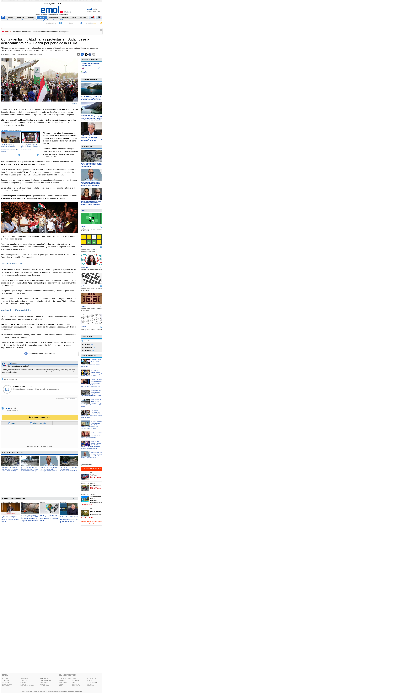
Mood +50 (59, 502)
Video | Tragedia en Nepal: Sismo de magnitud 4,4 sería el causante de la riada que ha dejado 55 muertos (91, 403)
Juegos (84, 210)
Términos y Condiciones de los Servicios (56, 691)
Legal (25, 1)
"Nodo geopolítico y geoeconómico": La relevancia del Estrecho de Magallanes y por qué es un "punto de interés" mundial (91, 118)
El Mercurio (11, 1)
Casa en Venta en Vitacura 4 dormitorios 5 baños (96, 513)
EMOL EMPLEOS (44, 682)
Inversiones (39, 1)
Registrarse (96, 11)
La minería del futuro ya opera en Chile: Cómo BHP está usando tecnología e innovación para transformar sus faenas (26, 518)
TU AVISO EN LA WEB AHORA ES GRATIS (91, 522)
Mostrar (52, 5)
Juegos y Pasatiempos (45, 20)
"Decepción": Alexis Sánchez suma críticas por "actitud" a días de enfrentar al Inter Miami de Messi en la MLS (91, 363)
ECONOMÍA (5, 680)
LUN (73, 682)
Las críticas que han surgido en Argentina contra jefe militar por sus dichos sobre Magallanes (90, 183)
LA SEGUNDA (76, 684)
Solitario (83, 306)
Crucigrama (84, 267)
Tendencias (64, 17)
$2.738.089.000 (87, 517)
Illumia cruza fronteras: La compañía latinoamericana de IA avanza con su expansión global (46, 517)
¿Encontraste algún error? (42, 353)
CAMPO (74, 678)
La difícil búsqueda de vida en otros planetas (91, 64)
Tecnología (10, 20)
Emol (3, 1)
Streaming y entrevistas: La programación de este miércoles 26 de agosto (40, 31)
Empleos (64, 1)
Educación (18, 20)
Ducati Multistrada (95, 486)
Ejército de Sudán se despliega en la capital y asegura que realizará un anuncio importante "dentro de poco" (9, 147)
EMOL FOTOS (24, 684)
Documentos (26, 20)
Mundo (42, 17)
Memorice (84, 247)
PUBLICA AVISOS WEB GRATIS (91, 469)
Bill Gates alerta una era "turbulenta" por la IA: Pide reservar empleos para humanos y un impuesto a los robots (91, 138)
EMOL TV (23, 682)
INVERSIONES (76, 680)
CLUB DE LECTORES (65, 678)
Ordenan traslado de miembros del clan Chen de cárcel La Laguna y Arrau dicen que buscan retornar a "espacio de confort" (91, 425)
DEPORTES (5, 682)
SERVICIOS (23, 680)
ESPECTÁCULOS (7, 684)
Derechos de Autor (27, 691)
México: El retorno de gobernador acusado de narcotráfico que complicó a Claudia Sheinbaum (91, 202)
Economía (20, 17)
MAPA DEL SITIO (44, 686)
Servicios (83, 17)
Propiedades (55, 1)
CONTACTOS (43, 684)
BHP (18, 502)
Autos (47, 1)
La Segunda (92, 1)
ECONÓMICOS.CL (92, 678)
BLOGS (61, 684)
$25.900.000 (95, 477)
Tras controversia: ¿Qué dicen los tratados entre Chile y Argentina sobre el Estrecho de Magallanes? (91, 98)
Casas (85, 1)
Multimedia (34, 20)
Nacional (10, 17)
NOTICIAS (5, 678)
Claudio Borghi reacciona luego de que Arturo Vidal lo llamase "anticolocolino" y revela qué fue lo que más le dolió (91, 414)
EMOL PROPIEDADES (46, 680)
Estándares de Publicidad (75, 691)
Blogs (19, 1)
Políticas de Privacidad (39, 691)
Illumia (39, 502)
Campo (31, 1)
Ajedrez (83, 286)
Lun (99, 1)
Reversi (83, 226)
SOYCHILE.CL (76, 686)
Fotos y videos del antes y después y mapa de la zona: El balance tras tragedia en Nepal (91, 164)
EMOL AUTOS (44, 678)
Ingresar (89, 11)
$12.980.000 (95, 488)
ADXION (89, 680)
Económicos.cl (73, 1)
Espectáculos (53, 17)
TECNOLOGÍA (6, 686)
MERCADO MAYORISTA (90, 684)
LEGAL (60, 686)
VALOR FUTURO (92, 682)
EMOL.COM (62, 680)
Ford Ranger (94, 475)
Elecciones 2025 (58, 20)
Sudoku (83, 326)
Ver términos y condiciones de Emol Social (39, 446)
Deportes (31, 17)
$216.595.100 (86, 504)
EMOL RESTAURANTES (27, 686)
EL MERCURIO (63, 682)
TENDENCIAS (24, 678)
